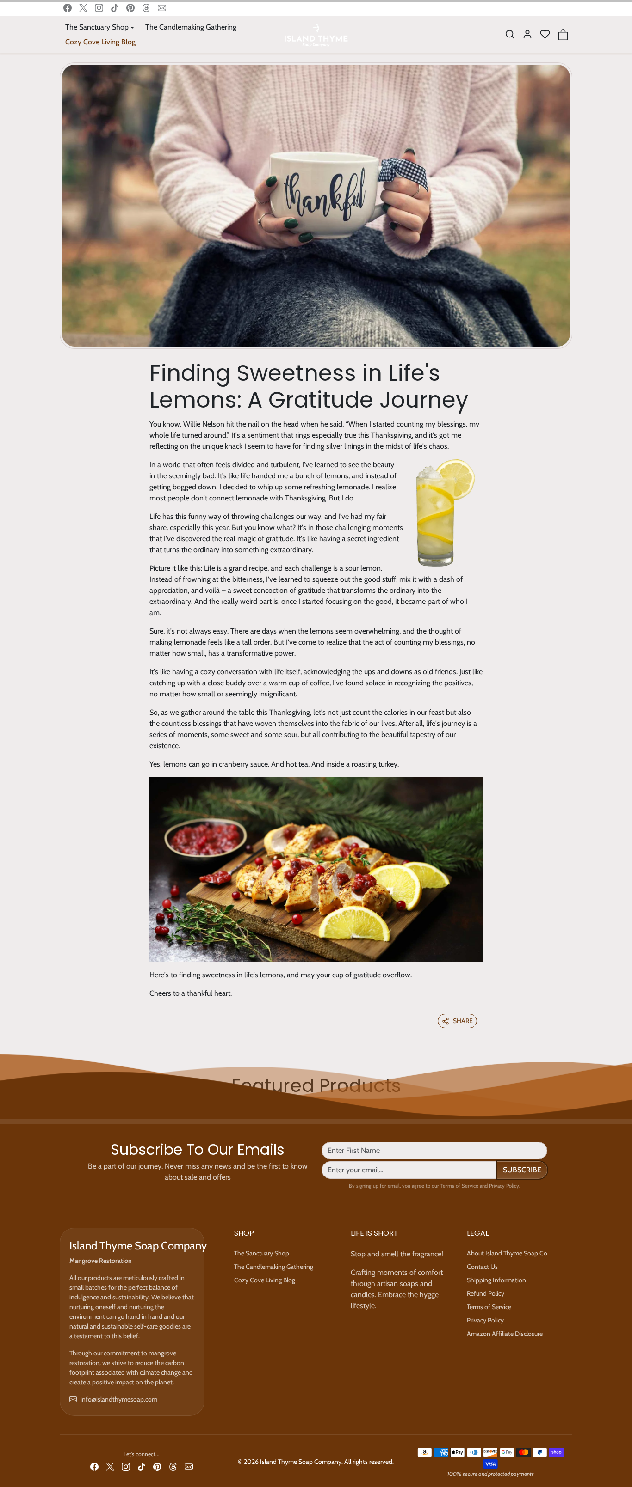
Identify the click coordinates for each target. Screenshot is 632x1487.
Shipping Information (496, 1280)
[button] (510, 34)
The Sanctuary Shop (261, 1253)
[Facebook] (67, 8)
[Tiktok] (115, 8)
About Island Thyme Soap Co (507, 1253)
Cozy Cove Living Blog (100, 41)
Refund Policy (485, 1293)
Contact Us (482, 1266)
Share (463, 1021)
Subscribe (522, 1169)
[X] (83, 8)
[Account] (527, 34)
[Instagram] (99, 8)
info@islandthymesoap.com (119, 1399)
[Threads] (146, 8)
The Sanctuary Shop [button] (97, 27)
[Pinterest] (130, 8)
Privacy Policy (504, 1185)
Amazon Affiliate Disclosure (505, 1333)
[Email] (162, 8)
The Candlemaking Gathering (190, 27)
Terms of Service (460, 1185)
